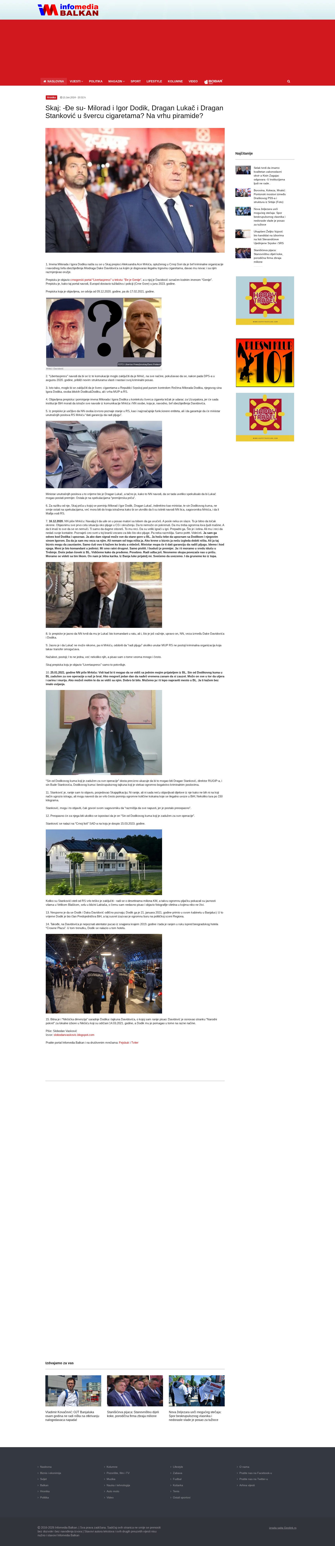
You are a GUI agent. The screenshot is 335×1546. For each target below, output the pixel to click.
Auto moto (113, 1491)
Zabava (177, 1473)
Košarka (178, 1485)
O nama (244, 1466)
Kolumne (112, 1466)
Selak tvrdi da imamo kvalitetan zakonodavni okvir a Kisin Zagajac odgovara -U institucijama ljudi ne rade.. (269, 175)
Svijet (43, 1479)
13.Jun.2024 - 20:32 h (74, 97)
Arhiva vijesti (247, 1485)
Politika (44, 1497)
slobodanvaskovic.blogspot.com (74, 1034)
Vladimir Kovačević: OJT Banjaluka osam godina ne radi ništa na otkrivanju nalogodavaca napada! (72, 1416)
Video (110, 1497)
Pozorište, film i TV (118, 1473)
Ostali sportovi (181, 1497)
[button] (76, 81)
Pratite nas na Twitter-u (253, 1479)
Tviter (134, 1042)
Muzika (111, 1479)
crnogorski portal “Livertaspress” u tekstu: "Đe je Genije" (105, 279)
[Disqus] (135, 1198)
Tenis (176, 1491)
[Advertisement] (167, 49)
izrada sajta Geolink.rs (282, 1527)
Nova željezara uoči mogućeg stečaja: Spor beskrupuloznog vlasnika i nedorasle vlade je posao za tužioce (195, 1416)
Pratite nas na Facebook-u (255, 1473)
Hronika (45, 1491)
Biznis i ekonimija (50, 1473)
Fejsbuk (124, 1042)
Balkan (44, 1485)
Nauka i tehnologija (118, 1485)
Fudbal (177, 1479)
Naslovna (46, 1466)
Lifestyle (178, 1466)
